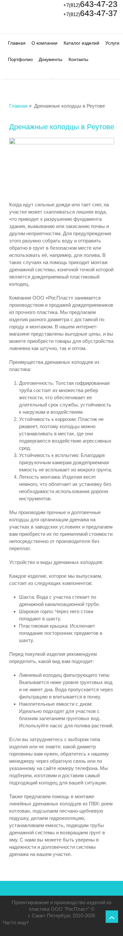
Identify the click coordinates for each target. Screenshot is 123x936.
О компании (44, 43)
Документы (50, 59)
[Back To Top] (112, 916)
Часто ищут (16, 922)
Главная (17, 43)
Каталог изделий (81, 43)
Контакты (78, 59)
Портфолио (20, 59)
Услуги (112, 43)
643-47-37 (90, 13)
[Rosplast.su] (14, 25)
